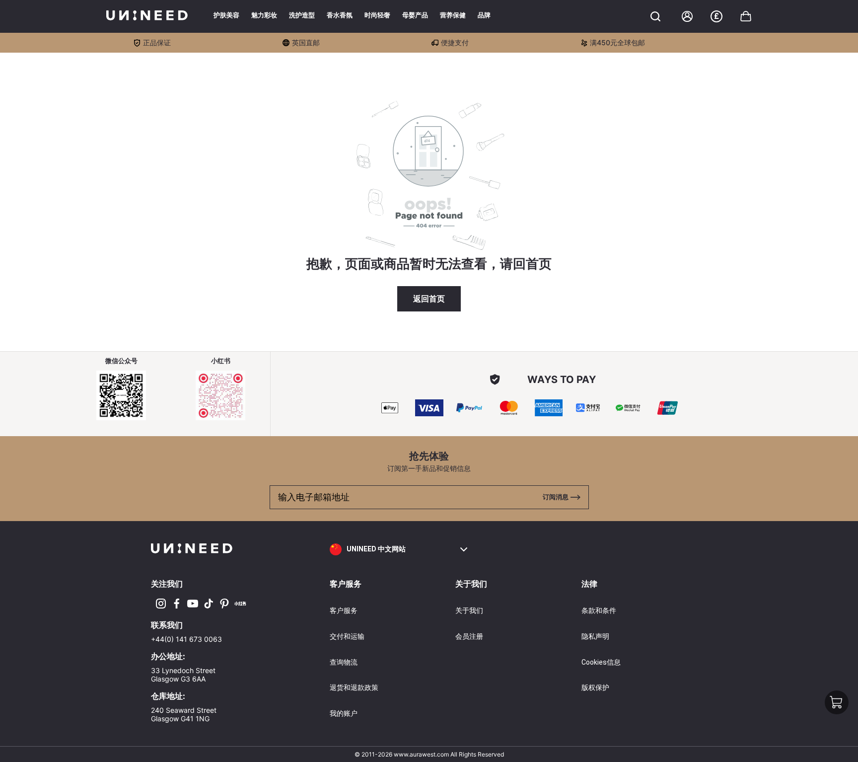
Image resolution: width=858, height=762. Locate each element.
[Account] (687, 16)
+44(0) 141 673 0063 (186, 639)
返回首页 (429, 299)
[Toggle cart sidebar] (655, 16)
